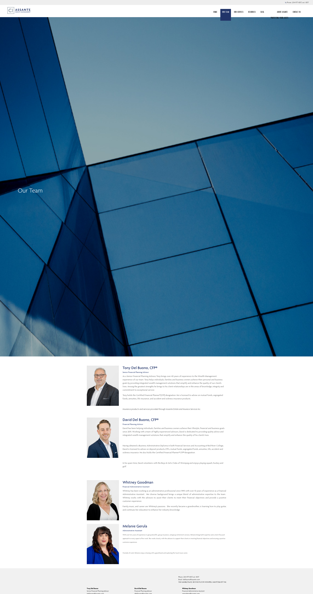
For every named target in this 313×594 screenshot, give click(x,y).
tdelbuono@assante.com (191, 579)
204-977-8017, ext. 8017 (300, 2)
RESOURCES (252, 11)
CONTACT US (297, 11)
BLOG (262, 11)
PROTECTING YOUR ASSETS (279, 17)
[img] (156, 178)
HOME (215, 11)
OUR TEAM (225, 11)
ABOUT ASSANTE (282, 11)
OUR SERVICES (238, 11)
